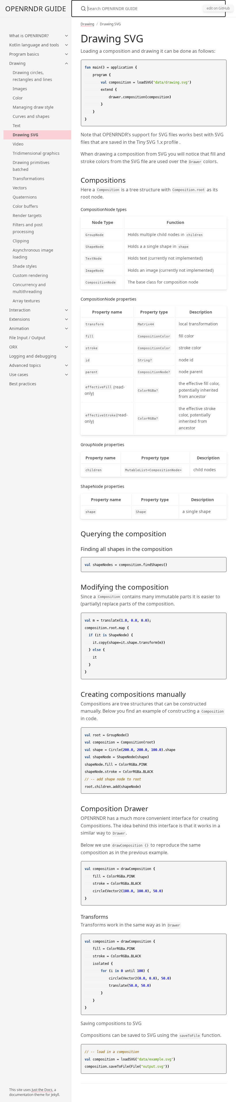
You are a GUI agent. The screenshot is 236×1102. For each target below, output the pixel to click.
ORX (13, 347)
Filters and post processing (28, 228)
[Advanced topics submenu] (66, 365)
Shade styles (25, 266)
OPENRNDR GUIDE (35, 8)
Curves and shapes (31, 116)
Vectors (20, 187)
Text (16, 125)
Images (20, 88)
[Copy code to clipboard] (221, 66)
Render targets (27, 215)
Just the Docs (42, 1089)
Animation (19, 328)
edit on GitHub (218, 8)
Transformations (28, 178)
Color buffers (25, 206)
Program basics (24, 54)
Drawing (17, 63)
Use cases (18, 374)
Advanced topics (25, 365)
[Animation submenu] (66, 328)
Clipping (21, 241)
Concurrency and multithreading (29, 288)
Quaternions (25, 197)
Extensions (19, 319)
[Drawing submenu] (66, 63)
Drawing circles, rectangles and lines (32, 76)
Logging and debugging (32, 356)
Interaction (20, 310)
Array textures (26, 300)
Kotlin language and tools (34, 45)
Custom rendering (30, 275)
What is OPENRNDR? (29, 35)
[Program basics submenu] (66, 54)
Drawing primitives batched (31, 166)
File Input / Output (27, 337)
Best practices (22, 383)
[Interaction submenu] (66, 310)
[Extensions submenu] (66, 319)
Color (18, 98)
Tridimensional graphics (36, 153)
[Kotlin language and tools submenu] (66, 45)
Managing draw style (33, 107)
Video (18, 144)
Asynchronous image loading (33, 253)
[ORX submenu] (66, 347)
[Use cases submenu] (66, 374)
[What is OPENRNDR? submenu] (66, 35)
